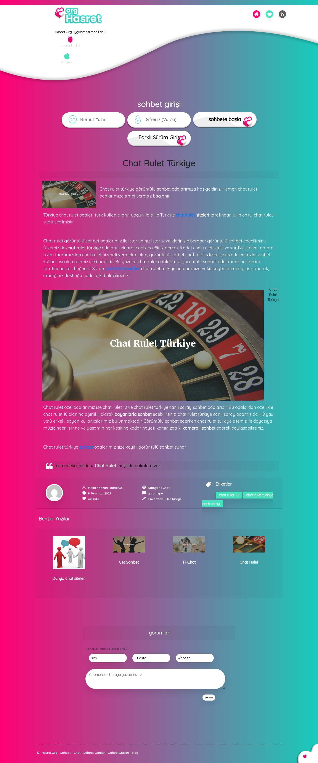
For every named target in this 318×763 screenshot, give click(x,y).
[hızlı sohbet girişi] (38, 757)
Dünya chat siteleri (68, 578)
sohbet (86, 447)
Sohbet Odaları (94, 753)
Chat (166, 488)
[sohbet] (256, 13)
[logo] (79, 16)
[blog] (282, 14)
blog (135, 753)
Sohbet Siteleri (118, 753)
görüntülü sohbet (122, 268)
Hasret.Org (49, 753)
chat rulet (185, 215)
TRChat (189, 562)
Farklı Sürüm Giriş (159, 137)
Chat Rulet (105, 465)
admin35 (116, 488)
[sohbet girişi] (269, 14)
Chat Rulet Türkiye (168, 499)
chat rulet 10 (229, 495)
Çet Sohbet (129, 562)
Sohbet (65, 753)
